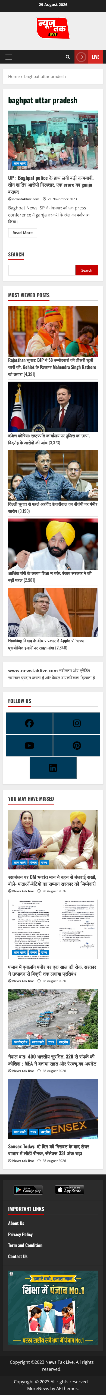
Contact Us (17, 1256)
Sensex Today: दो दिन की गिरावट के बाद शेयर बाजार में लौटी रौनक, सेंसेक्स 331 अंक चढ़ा (48, 1150)
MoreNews (38, 1388)
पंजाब (33, 862)
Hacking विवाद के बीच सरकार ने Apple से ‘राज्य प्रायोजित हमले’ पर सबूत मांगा (46, 644)
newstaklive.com (25, 199)
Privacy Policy (20, 1234)
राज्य (44, 862)
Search (16, 254)
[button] (8, 57)
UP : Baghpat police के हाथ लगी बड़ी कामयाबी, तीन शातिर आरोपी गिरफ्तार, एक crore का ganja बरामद (53, 140)
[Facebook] (29, 723)
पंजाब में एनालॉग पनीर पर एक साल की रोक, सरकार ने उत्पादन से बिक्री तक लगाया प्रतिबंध (52, 970)
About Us (16, 1223)
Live (95, 57)
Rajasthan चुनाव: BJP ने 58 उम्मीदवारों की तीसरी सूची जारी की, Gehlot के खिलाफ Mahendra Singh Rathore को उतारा (52, 367)
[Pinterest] (76, 745)
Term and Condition (25, 1245)
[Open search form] (68, 57)
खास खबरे (20, 163)
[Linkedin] (53, 768)
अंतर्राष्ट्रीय (20, 1042)
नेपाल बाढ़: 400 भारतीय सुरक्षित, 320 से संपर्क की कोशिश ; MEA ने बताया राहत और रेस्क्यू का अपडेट (52, 1060)
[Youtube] (29, 745)
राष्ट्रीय (63, 1042)
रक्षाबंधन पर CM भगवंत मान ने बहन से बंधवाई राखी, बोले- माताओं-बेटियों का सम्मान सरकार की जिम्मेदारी (52, 880)
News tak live (23, 891)
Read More (25, 231)
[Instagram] (76, 723)
